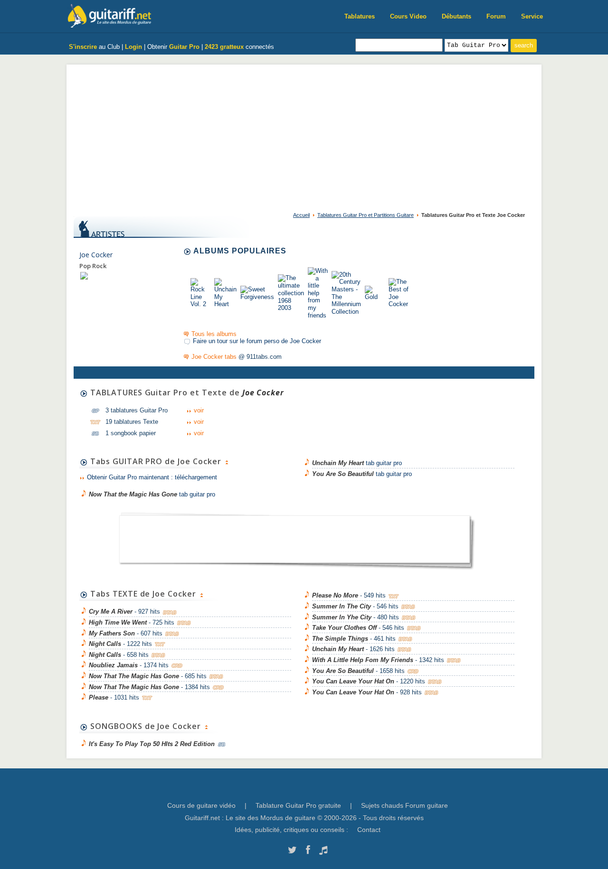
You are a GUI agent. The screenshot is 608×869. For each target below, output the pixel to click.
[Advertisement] (304, 135)
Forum (496, 16)
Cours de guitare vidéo (201, 805)
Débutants (456, 16)
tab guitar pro (152, 494)
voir (199, 410)
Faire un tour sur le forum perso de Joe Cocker (257, 341)
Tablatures (359, 16)
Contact (368, 829)
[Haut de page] (226, 461)
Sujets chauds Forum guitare (404, 805)
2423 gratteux (224, 46)
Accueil (301, 215)
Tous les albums (214, 333)
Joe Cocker (96, 254)
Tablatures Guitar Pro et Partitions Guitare (365, 215)
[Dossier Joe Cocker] (84, 275)
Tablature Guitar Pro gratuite (298, 805)
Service (532, 16)
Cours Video (408, 16)
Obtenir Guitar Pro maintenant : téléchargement (152, 477)
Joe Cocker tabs (214, 356)
